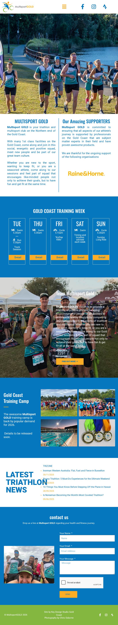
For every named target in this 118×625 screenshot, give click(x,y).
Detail (18, 257)
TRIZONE (47, 466)
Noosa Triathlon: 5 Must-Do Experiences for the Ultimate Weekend (76, 478)
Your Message (67, 559)
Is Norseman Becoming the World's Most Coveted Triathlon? (73, 495)
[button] (64, 7)
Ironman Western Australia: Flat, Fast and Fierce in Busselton (74, 470)
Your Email (65, 546)
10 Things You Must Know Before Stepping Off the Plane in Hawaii (77, 487)
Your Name (65, 533)
